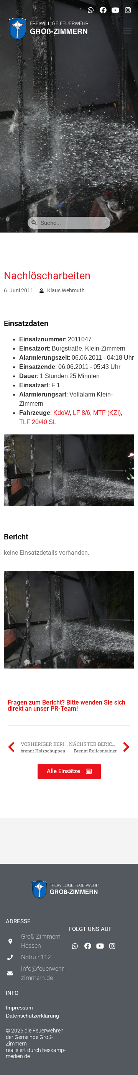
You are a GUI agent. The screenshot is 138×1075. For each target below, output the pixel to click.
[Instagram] (128, 10)
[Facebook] (103, 10)
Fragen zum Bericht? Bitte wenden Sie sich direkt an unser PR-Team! (66, 705)
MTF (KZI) (107, 413)
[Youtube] (115, 10)
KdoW (61, 413)
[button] (127, 30)
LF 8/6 (81, 413)
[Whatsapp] (90, 10)
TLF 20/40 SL (37, 422)
